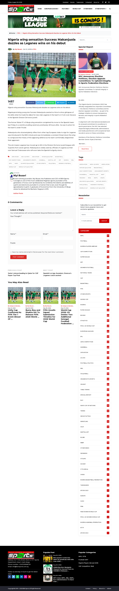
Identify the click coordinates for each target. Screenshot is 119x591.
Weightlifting (94, 416)
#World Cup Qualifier (97, 188)
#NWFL (102, 178)
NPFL (10, 163)
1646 (92, 566)
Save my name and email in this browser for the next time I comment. (38, 252)
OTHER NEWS (87, 9)
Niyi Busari (18, 49)
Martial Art (52, 160)
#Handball (83, 174)
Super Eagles (95, 257)
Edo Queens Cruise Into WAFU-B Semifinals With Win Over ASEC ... (63, 559)
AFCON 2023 (94, 490)
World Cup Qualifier (26, 167)
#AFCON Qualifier (85, 167)
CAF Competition (95, 251)
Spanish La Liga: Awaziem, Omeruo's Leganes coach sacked (57, 272)
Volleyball (88, 2)
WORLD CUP (77, 9)
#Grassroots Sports (102, 171)
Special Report (94, 395)
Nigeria (66, 160)
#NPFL (96, 178)
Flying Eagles (94, 310)
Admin (55, 306)
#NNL (89, 178)
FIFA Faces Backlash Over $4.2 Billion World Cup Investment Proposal (41, 315)
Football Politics (94, 363)
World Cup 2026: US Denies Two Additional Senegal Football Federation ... (22, 317)
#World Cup (84, 188)
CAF (95, 278)
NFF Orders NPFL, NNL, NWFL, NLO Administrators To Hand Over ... (63, 579)
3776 (84, 556)
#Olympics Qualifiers (87, 181)
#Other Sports (101, 181)
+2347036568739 (24, 564)
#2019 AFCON (83, 164)
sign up (104, 221)
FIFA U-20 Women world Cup (94, 517)
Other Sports (100, 9)
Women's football (95, 267)
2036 (96, 563)
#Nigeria (82, 178)
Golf (94, 427)
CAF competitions (15, 160)
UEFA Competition (95, 342)
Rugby (94, 437)
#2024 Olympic (94, 164)
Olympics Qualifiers (27, 163)
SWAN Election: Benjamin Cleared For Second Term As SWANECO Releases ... (63, 569)
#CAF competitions (86, 171)
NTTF (94, 527)
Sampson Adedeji (23, 306)
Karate (72, 2)
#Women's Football (97, 184)
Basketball (59, 156)
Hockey (94, 464)
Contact (88, 588)
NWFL (16, 163)
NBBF (94, 442)
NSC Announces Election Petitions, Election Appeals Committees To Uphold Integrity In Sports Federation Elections (95, 79)
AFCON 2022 (94, 533)
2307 (86, 560)
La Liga (94, 358)
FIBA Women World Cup (94, 511)
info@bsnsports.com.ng (20, 566)
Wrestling (94, 421)
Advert (109, 588)
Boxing (95, 315)
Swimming (94, 453)
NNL (72, 160)
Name (13, 234)
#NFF (102, 174)
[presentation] (89, 221)
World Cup (12, 167)
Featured (65, 9)
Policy (95, 588)
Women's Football (65, 163)
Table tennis (94, 389)
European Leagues (51, 9)
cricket (94, 384)
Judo (94, 501)
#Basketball (98, 167)
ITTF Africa (94, 469)
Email (45, 234)
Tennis (94, 411)
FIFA (34, 49)
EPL (94, 336)
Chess (94, 474)
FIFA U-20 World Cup (95, 326)
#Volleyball (84, 184)
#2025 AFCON (106, 164)
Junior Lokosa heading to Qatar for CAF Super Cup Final (23, 272)
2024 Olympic (25, 156)
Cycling (94, 458)
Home (40, 9)
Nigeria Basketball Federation (94, 480)
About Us (96, 2)
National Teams (94, 273)
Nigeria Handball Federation (94, 522)
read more (85, 149)
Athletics (95, 320)
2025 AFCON (35, 156)
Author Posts (18, 193)
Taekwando (80, 2)
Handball (65, 2)
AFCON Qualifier (47, 156)
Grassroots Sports (29, 160)
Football (95, 241)
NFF (60, 160)
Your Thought (16, 216)
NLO (94, 400)
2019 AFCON (15, 156)
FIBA (94, 506)
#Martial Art (94, 174)
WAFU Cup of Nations (94, 405)
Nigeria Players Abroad (86, 71)
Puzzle (12, 243)
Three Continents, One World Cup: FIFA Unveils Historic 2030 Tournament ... (59, 315)
